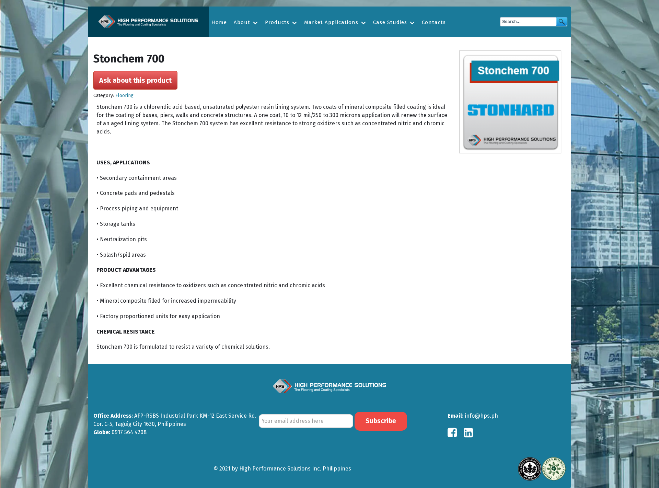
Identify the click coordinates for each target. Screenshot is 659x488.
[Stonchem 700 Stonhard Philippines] (512, 101)
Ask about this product (135, 80)
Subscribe (381, 421)
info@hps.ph (481, 416)
